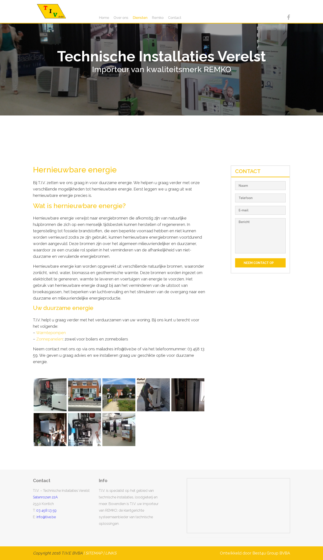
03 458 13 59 (46, 510)
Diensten (140, 18)
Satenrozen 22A (45, 497)
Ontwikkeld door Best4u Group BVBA (255, 553)
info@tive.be (46, 517)
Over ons (121, 18)
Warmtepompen (51, 332)
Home (104, 18)
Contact (174, 18)
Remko (158, 18)
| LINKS (109, 553)
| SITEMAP (92, 553)
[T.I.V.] (51, 11)
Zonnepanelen (49, 339)
